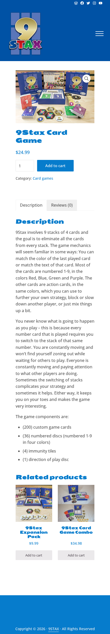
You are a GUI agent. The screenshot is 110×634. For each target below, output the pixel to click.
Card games (43, 178)
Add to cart (55, 165)
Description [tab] (31, 205)
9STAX (53, 628)
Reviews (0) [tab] (62, 205)
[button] (86, 78)
